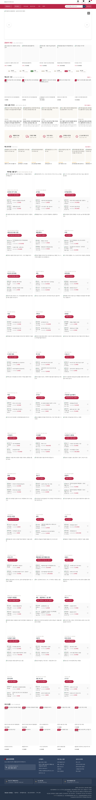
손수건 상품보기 (69, 681)
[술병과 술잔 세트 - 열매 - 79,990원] (66, 410)
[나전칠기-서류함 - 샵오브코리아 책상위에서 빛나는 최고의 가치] (76, 424)
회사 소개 (78, 762)
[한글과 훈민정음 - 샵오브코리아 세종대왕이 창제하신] (19, 262)
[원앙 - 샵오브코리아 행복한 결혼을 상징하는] (19, 464)
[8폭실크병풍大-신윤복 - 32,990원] (38, 648)
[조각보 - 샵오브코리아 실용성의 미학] (48, 383)
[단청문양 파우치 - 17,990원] (66, 607)
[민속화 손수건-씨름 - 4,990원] (66, 573)
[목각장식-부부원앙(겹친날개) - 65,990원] (9, 485)
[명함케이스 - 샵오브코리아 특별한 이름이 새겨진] (48, 221)
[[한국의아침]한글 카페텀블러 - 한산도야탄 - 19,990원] (66, 491)
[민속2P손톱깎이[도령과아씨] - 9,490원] (9, 370)
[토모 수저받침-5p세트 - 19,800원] (38, 451)
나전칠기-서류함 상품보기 (71, 438)
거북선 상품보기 (40, 316)
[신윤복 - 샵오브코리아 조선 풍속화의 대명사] (48, 627)
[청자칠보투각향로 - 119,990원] (9, 451)
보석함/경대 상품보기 (70, 194)
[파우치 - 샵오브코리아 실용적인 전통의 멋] (76, 586)
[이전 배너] (9, 25)
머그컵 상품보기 (40, 357)
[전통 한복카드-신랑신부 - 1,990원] (9, 567)
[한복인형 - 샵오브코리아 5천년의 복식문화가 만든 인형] (76, 262)
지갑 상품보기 (11, 316)
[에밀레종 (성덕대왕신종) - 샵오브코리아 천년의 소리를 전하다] (48, 546)
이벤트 (43, 6)
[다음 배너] (87, 25)
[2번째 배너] (48, 36)
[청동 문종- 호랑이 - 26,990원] (66, 648)
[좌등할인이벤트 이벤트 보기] (48, 24)
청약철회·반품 (23, 792)
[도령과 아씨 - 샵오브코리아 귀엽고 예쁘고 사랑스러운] (19, 342)
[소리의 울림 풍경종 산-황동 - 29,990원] (66, 654)
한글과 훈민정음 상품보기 (14, 276)
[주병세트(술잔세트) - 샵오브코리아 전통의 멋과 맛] (76, 383)
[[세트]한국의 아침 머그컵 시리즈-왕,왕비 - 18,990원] (38, 370)
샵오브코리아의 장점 (80, 764)
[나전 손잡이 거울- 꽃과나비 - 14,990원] (38, 207)
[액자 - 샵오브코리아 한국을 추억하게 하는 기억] (19, 383)
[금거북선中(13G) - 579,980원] (38, 323)
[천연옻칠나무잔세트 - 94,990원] (66, 404)
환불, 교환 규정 (60, 764)
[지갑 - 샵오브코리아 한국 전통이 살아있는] (19, 302)
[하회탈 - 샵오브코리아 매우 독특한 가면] (76, 302)
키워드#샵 (25, 6)
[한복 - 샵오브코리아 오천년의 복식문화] (48, 505)
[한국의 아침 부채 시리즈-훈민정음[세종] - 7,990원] (9, 694)
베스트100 (32, 6)
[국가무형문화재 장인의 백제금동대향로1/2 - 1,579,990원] (9, 242)
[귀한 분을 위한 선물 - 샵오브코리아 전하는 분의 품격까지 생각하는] (19, 221)
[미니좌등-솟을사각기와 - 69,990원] (38, 289)
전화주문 (59, 769)
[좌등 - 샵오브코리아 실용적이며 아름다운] (48, 262)
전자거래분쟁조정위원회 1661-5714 (71, 795)
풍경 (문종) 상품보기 (70, 641)
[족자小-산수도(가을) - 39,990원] (9, 404)
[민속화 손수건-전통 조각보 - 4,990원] (66, 694)
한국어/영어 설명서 (80, 766)
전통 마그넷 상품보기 (41, 681)
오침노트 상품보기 (69, 357)
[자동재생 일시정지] (88, 13)
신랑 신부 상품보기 (12, 560)
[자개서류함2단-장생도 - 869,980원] (66, 451)
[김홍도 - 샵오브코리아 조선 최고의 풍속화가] (76, 546)
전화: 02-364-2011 (43, 768)
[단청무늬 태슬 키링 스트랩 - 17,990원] (38, 485)
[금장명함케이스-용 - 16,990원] (38, 607)
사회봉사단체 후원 (80, 769)
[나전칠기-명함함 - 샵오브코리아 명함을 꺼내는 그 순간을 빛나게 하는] (19, 586)
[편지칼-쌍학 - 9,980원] (9, 526)
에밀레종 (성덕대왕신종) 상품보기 (44, 560)
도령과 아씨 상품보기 (13, 357)
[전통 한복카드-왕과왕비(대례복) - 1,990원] (9, 688)
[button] (83, 2)
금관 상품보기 (68, 519)
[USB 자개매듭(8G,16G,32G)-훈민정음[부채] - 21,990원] (66, 242)
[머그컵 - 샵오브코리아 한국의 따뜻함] (48, 342)
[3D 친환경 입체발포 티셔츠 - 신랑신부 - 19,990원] (9, 573)
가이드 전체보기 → (88, 105)
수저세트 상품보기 (41, 438)
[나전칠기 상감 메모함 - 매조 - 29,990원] (66, 444)
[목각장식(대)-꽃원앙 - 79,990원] (9, 491)
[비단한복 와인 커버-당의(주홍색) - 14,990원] (38, 532)
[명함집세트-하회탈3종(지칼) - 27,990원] (38, 248)
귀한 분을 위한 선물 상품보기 (15, 235)
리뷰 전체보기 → (88, 146)
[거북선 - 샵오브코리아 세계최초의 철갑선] (48, 302)
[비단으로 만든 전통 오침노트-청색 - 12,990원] (66, 363)
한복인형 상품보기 (69, 276)
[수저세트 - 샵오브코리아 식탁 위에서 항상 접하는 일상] (48, 424)
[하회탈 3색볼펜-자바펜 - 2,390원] (66, 323)
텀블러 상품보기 (69, 478)
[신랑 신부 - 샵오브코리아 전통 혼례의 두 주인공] (19, 546)
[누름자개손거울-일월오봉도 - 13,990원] (38, 201)
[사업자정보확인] (67, 789)
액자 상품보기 (11, 397)
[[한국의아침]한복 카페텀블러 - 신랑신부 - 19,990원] (66, 485)
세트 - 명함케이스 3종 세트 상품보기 (44, 600)
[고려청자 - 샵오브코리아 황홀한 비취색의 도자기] (19, 424)
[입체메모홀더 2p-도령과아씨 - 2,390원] (9, 363)
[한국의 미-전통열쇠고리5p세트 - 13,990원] (9, 201)
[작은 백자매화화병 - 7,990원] (9, 444)
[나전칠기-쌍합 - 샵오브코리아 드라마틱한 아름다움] (19, 627)
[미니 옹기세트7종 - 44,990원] (38, 688)
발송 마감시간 (60, 766)
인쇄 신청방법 (60, 771)
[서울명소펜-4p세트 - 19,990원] (9, 207)
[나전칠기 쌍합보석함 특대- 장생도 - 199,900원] (9, 654)
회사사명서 (78, 771)
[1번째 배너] (46, 36)
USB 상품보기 (68, 235)
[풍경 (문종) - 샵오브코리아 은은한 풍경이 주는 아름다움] (76, 627)
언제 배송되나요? (61, 762)
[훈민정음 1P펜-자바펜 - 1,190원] (9, 283)
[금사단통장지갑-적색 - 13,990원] (9, 329)
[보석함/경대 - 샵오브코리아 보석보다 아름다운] (76, 180)
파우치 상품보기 (69, 600)
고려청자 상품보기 (12, 438)
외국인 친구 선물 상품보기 (14, 194)
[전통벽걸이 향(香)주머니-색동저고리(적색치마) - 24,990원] (38, 526)
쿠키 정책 (38, 792)
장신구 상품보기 (40, 478)
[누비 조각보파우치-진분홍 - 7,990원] (38, 410)
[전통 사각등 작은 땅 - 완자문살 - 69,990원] (38, 283)
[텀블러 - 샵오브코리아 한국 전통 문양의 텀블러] (76, 464)
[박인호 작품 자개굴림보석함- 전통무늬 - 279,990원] (66, 201)
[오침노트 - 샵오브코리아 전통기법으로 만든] (76, 342)
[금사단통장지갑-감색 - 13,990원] (9, 323)
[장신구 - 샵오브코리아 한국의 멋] (48, 464)
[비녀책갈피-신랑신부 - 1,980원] (9, 532)
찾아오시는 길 (42, 773)
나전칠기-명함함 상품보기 (14, 600)
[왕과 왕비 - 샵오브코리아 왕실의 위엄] (19, 667)
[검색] (84, 6)
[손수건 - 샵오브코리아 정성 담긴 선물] (76, 667)
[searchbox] (74, 6)
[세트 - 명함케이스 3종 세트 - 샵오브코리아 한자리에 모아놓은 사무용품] (48, 586)
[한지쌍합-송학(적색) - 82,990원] (9, 648)
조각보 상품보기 (40, 397)
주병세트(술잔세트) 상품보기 (72, 397)
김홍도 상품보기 (69, 560)
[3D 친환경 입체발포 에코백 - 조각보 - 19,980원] (38, 404)
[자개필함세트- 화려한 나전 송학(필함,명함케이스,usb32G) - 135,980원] (38, 613)
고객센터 (41, 759)
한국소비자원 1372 (60, 795)
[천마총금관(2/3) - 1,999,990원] (66, 532)
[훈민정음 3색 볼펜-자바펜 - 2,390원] (9, 289)
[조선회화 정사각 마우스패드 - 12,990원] (66, 567)
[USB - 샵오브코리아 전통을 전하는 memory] (76, 221)
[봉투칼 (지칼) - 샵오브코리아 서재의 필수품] (19, 505)
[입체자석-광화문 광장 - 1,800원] (38, 694)
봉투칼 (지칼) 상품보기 (13, 519)
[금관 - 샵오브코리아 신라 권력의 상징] (76, 505)
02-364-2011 (12, 768)
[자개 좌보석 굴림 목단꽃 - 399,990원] (66, 207)
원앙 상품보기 (11, 478)
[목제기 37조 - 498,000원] (38, 444)
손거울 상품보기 (40, 194)
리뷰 (39, 6)
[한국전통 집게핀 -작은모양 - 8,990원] (38, 491)
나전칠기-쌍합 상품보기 (13, 641)
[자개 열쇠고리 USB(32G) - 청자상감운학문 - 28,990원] (66, 248)
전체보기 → (89, 77)
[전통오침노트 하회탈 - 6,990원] (66, 329)
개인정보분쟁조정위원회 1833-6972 (85, 795)
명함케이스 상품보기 (41, 235)
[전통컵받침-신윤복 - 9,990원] (38, 654)
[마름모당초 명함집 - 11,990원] (9, 613)
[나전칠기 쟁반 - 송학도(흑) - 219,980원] (9, 248)
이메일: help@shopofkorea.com (46, 770)
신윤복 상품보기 (40, 641)
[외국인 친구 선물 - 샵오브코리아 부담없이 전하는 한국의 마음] (19, 180)
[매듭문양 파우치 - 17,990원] (66, 613)
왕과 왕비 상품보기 (12, 681)
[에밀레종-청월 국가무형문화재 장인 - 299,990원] (38, 567)
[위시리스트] (30, 201)
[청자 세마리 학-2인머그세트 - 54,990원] (38, 363)
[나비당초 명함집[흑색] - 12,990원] (9, 607)
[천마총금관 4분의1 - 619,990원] (66, 526)
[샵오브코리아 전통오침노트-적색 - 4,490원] (66, 370)
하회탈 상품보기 (69, 316)
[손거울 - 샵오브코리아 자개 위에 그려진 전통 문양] (48, 180)
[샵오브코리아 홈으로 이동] (9, 2)
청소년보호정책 (31, 792)
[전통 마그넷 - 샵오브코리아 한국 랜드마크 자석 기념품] (48, 667)
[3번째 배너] (49, 36)
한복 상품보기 (40, 519)
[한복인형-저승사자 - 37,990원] (66, 289)
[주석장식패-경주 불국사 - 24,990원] (9, 410)
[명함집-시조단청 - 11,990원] (38, 242)
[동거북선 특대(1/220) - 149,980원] (38, 329)
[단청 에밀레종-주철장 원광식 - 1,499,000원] (38, 573)
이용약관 (16, 792)
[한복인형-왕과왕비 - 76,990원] (66, 283)
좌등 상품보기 (40, 276)
